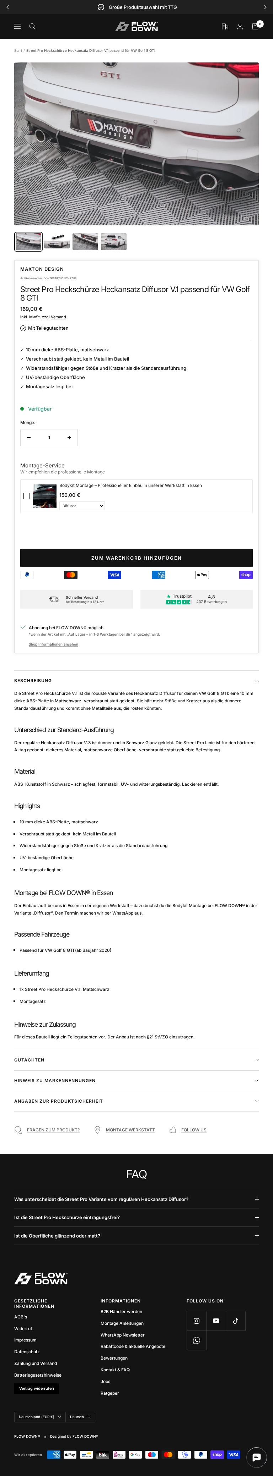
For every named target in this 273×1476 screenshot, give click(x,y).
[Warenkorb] (255, 26)
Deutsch (77, 1417)
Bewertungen (114, 1358)
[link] (45, 496)
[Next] (265, 7)
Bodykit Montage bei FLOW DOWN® (208, 905)
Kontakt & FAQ (115, 1369)
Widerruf (23, 1328)
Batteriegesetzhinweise (37, 1375)
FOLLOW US (194, 1129)
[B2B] (225, 26)
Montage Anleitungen (122, 1323)
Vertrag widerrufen (36, 1388)
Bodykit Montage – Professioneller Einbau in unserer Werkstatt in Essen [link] (130, 485)
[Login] (240, 26)
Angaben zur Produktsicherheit (58, 1101)
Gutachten (29, 1060)
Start (18, 50)
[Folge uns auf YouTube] (216, 1320)
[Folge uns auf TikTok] (235, 1320)
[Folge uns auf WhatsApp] (196, 1340)
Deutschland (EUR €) (36, 1417)
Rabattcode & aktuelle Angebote (133, 1346)
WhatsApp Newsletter (123, 1335)
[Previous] (7, 7)
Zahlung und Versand (35, 1363)
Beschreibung (33, 680)
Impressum (25, 1340)
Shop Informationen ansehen (53, 644)
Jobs (105, 1381)
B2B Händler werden (121, 1311)
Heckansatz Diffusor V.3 (66, 742)
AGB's (20, 1316)
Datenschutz (27, 1351)
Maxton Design (42, 269)
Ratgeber (110, 1393)
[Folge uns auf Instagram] (196, 1320)
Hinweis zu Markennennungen (55, 1080)
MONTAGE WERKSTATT (130, 1129)
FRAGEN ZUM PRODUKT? (53, 1129)
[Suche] (32, 26)
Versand (58, 316)
